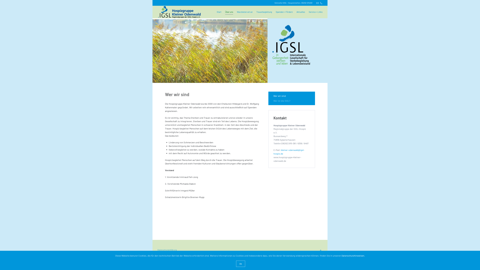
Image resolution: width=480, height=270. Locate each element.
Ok (240, 263)
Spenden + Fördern (284, 12)
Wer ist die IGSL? (281, 100)
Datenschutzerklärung (167, 250)
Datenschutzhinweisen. (353, 255)
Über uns (229, 12)
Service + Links (315, 12)
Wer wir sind (279, 95)
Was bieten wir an (245, 12)
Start (219, 12)
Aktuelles (300, 12)
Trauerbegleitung (264, 12)
